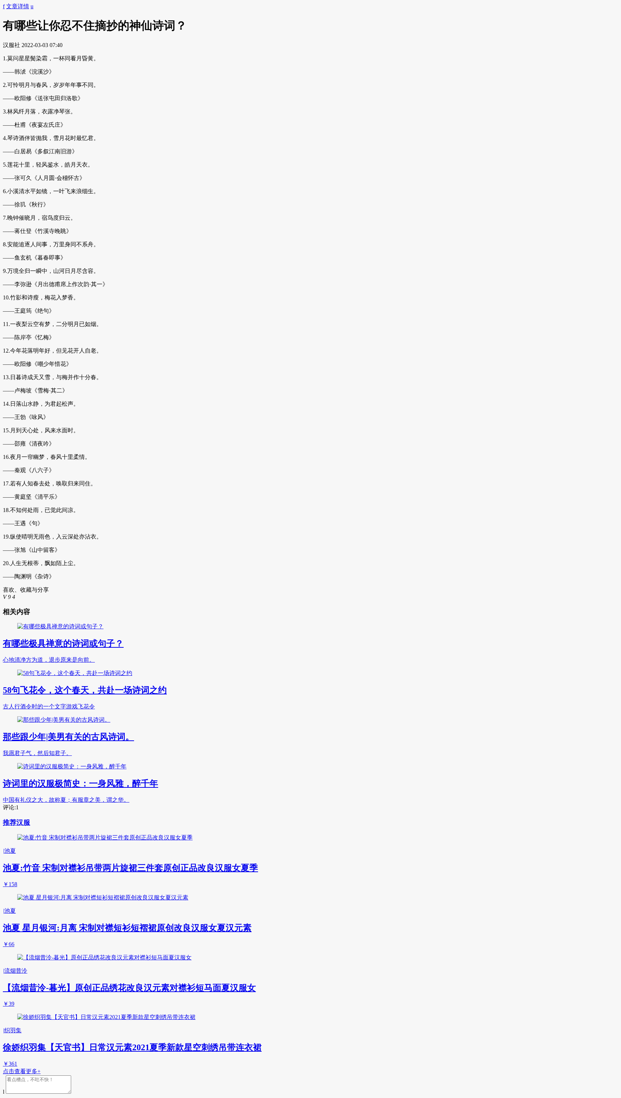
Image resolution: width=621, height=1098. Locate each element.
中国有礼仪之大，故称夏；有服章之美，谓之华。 (66, 800)
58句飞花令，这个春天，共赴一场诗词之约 (85, 690)
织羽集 (12, 1030)
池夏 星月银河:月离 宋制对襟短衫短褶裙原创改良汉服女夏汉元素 (127, 927)
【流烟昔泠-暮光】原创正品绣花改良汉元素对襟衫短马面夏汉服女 (129, 987)
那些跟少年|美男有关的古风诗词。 (68, 736)
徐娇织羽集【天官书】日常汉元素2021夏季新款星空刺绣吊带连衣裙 (132, 1047)
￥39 (8, 1004)
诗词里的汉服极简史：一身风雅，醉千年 (80, 783)
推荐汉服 (16, 822)
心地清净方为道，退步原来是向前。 (49, 660)
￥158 (10, 884)
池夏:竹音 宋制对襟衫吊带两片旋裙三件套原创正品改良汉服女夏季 (130, 868)
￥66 (8, 944)
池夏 (9, 851)
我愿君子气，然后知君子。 (37, 753)
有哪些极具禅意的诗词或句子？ (63, 643)
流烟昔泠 (15, 971)
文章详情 (17, 6)
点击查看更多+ (22, 1071)
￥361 (10, 1064)
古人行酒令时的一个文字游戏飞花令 (49, 706)
